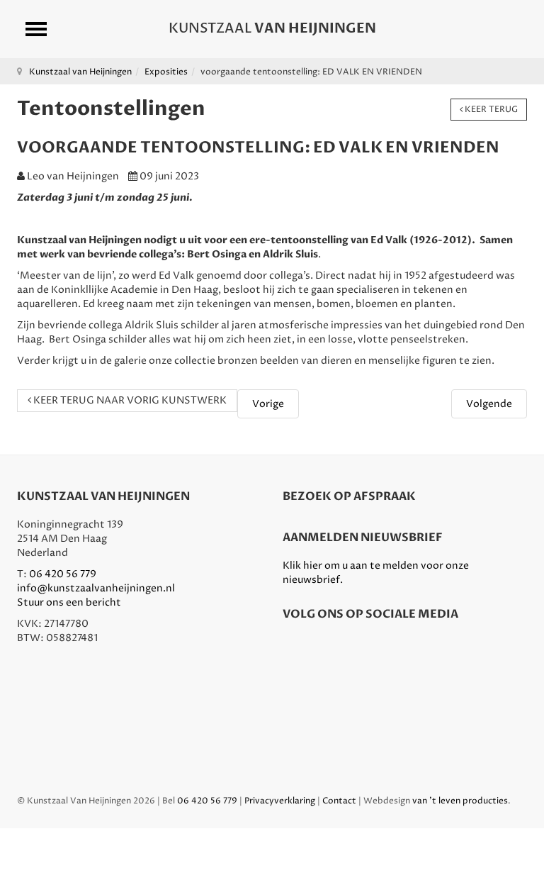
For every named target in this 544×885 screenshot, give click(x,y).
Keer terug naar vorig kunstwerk (129, 400)
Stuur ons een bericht (69, 602)
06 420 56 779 (62, 574)
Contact (339, 801)
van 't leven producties (460, 801)
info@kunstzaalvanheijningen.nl (96, 588)
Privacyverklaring (279, 801)
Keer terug (490, 110)
